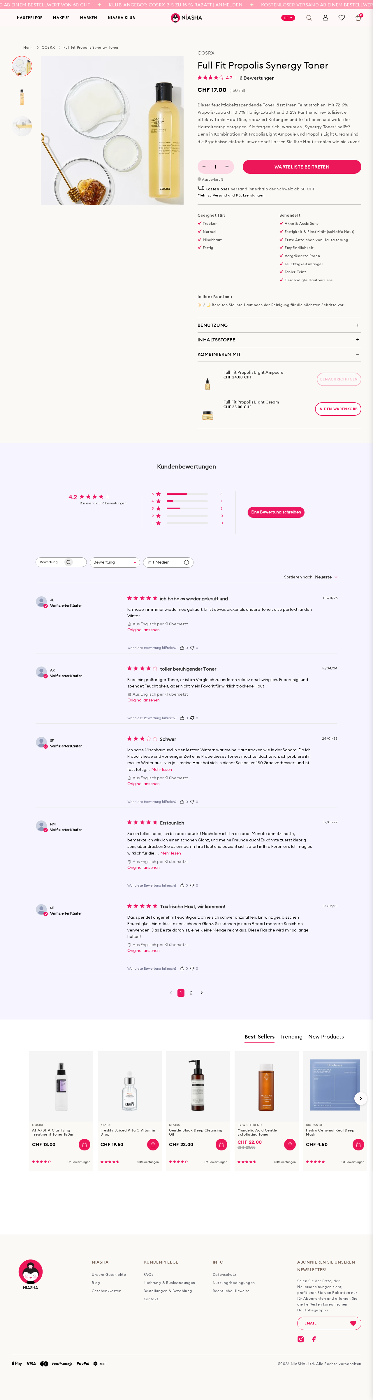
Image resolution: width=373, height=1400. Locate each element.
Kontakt (151, 1299)
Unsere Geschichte (109, 1275)
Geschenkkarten (107, 1291)
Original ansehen (143, 630)
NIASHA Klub (121, 17)
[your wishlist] (341, 18)
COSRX (48, 47)
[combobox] (115, 562)
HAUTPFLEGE (30, 17)
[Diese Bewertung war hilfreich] (182, 647)
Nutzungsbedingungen (234, 1283)
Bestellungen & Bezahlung (168, 1291)
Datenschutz (224, 1275)
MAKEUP (61, 17)
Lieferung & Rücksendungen (170, 1283)
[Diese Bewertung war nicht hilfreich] (192, 647)
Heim (28, 47)
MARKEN (88, 17)
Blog (96, 1283)
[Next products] (360, 1098)
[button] (187, 495)
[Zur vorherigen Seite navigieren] (171, 993)
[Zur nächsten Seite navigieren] (201, 993)
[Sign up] (353, 1323)
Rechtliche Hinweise (231, 1291)
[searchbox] (49, 562)
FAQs (148, 1275)
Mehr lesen (161, 770)
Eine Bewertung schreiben (276, 512)
